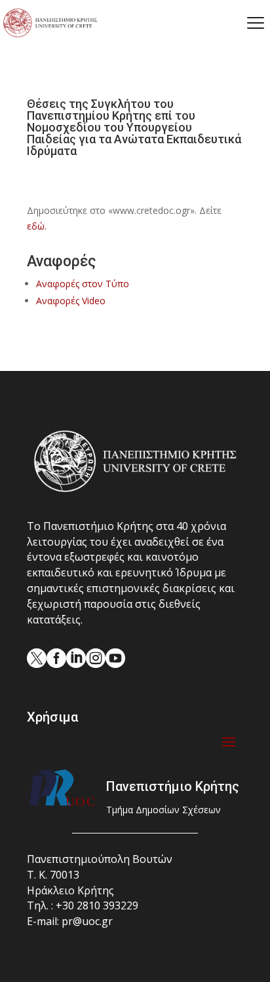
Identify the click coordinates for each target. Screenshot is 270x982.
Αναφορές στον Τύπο (82, 283)
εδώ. (37, 226)
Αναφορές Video (71, 300)
